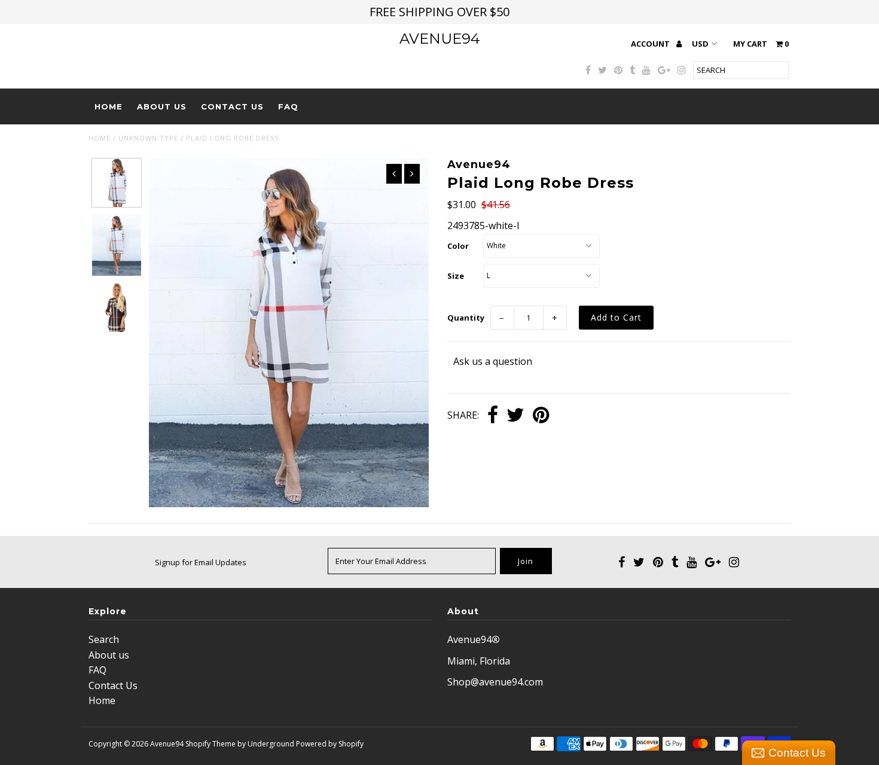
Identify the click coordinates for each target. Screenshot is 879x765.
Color (458, 245)
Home (108, 106)
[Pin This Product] (541, 416)
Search (103, 639)
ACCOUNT (651, 43)
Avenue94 (439, 38)
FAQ (288, 106)
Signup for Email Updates (200, 562)
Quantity (465, 317)
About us (162, 106)
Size (455, 275)
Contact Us (232, 106)
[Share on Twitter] (515, 416)
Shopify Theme (210, 744)
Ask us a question (492, 361)
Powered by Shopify (330, 744)
